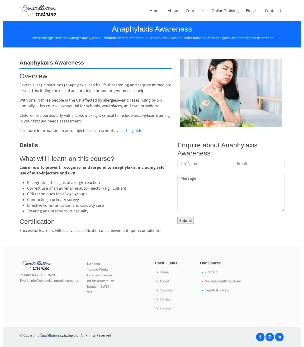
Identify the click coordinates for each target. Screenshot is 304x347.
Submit (185, 220)
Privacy (165, 308)
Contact (166, 299)
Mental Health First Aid (223, 281)
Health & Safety (217, 290)
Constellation (39, 10)
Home (155, 10)
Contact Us (275, 10)
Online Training (225, 10)
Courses (166, 290)
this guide (133, 130)
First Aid (211, 272)
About (173, 10)
